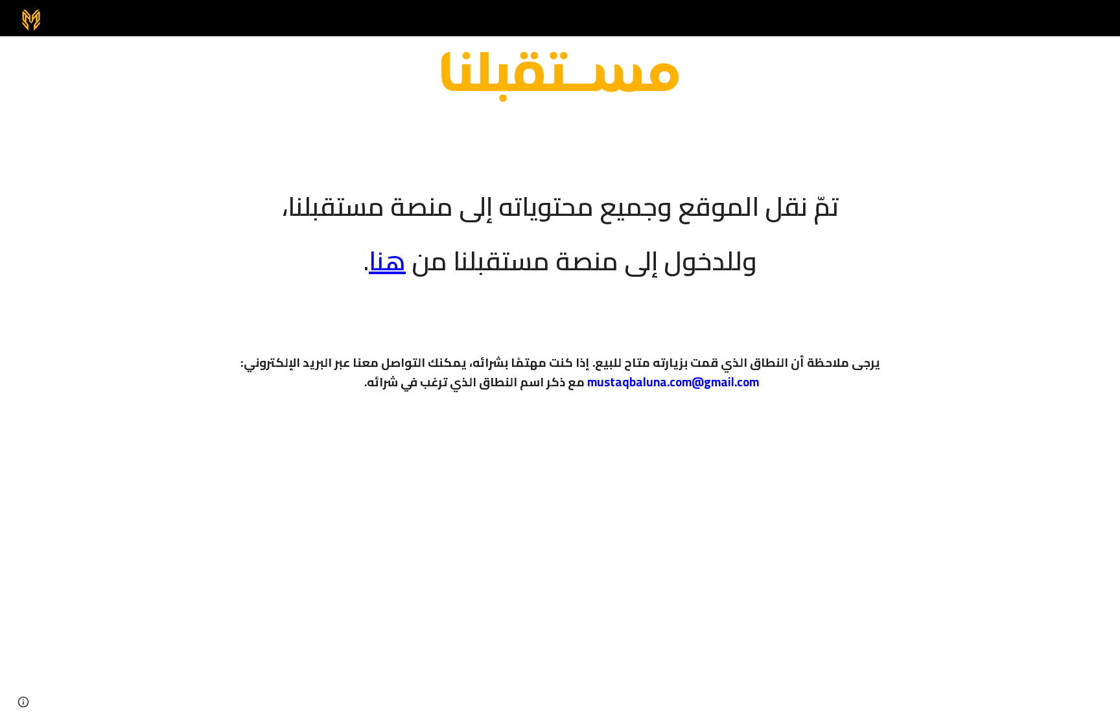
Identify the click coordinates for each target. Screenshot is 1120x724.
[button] (23, 702)
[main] (560, 225)
